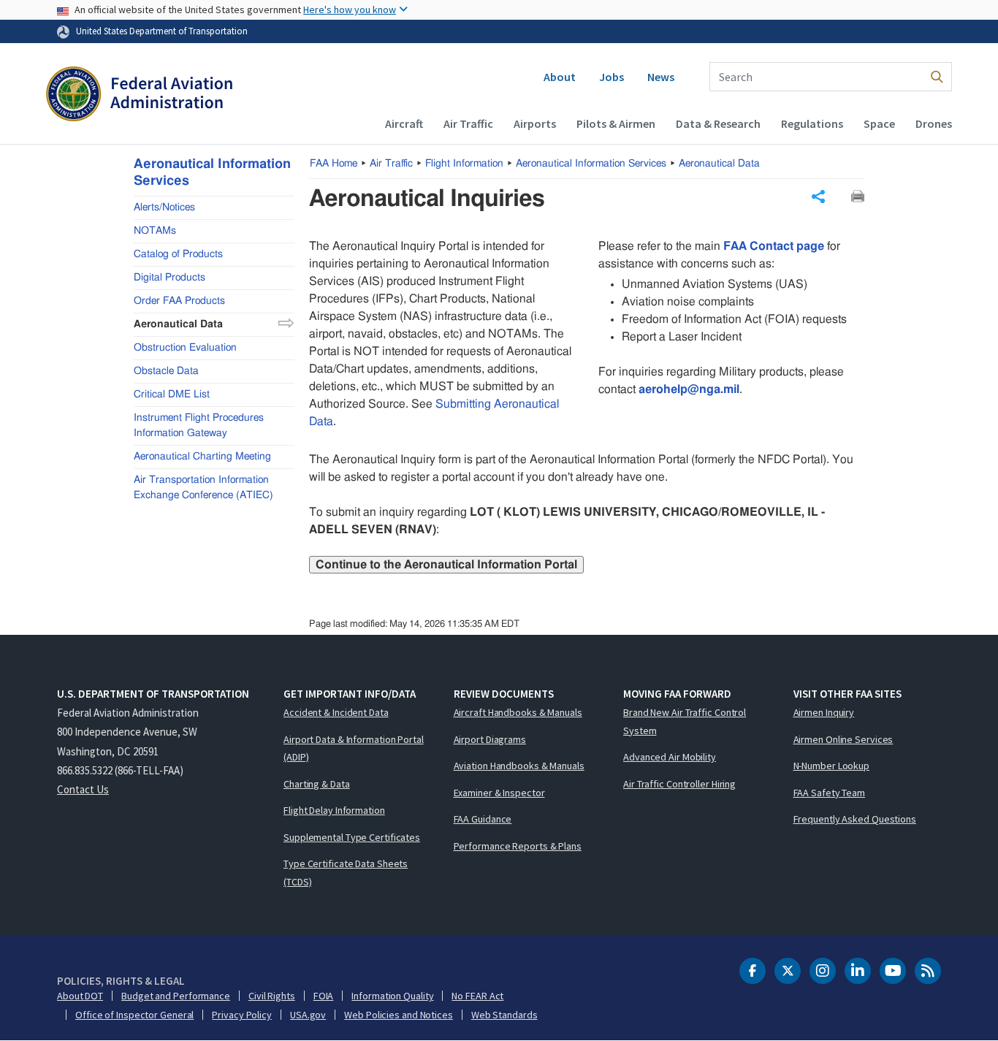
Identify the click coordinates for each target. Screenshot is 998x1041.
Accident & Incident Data (336, 712)
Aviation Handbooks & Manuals (519, 765)
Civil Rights (271, 996)
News (660, 76)
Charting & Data (316, 783)
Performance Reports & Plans (518, 846)
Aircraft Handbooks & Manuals (518, 712)
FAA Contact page (773, 246)
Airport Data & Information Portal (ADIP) (353, 748)
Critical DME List (172, 394)
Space (879, 123)
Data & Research (718, 123)
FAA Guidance (483, 818)
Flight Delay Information (334, 810)
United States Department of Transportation (162, 31)
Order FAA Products (179, 300)
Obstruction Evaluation (185, 347)
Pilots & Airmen (615, 123)
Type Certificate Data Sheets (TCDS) (345, 872)
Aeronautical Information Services (591, 164)
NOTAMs (155, 230)
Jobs (611, 76)
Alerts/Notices (164, 207)
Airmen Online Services (843, 739)
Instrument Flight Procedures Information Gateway (199, 425)
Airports (535, 123)
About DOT (80, 996)
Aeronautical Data (719, 164)
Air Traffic (468, 123)
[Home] (139, 95)
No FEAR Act (477, 996)
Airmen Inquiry (824, 712)
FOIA (323, 996)
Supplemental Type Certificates (351, 837)
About (560, 76)
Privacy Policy (242, 1015)
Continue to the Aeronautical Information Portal (446, 565)
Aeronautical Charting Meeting (202, 456)
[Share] (818, 196)
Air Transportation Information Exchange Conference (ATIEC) (203, 487)
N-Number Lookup (831, 765)
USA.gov (308, 1015)
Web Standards (504, 1015)
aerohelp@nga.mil (689, 389)
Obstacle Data (166, 370)
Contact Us (83, 789)
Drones (933, 123)
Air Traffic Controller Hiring (679, 783)
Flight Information (464, 164)
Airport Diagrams (490, 739)
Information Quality (392, 996)
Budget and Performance (175, 996)
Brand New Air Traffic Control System (684, 721)
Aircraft (404, 123)
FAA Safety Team (829, 792)
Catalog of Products (178, 253)
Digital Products (169, 277)
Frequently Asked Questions (854, 818)
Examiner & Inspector (499, 792)
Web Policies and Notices (398, 1015)
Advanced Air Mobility (669, 756)
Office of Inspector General (134, 1015)
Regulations (812, 123)
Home (333, 164)
